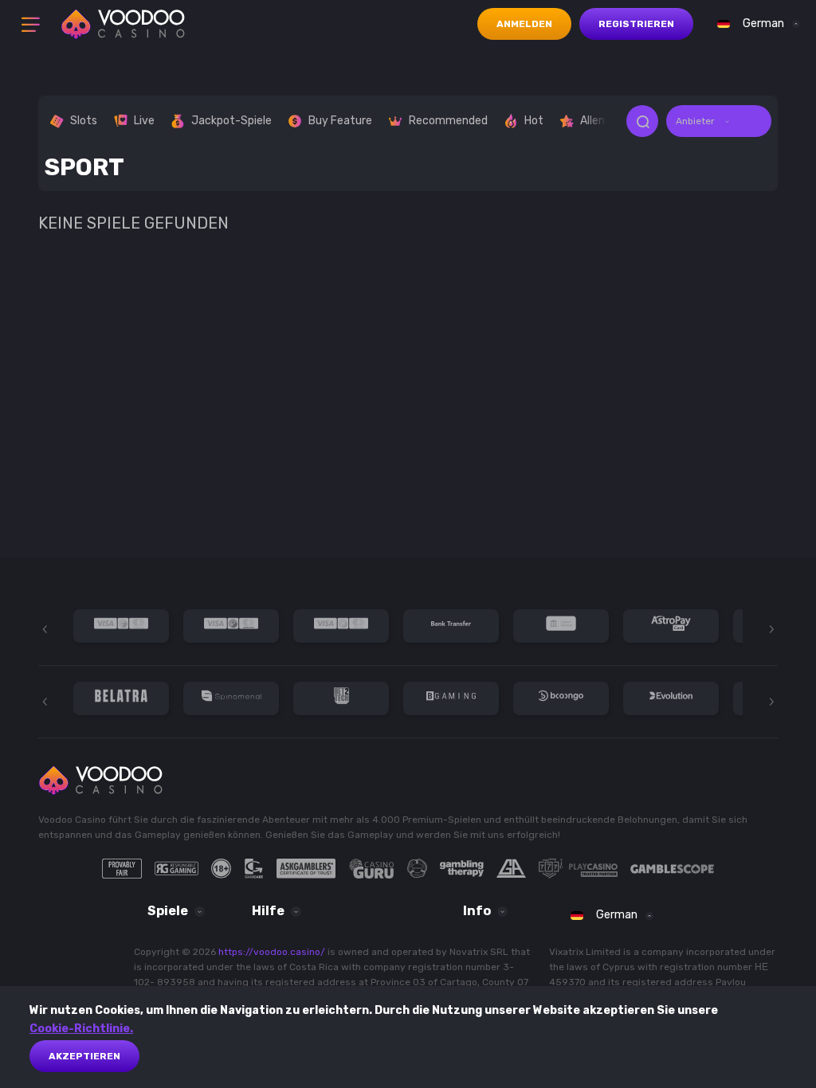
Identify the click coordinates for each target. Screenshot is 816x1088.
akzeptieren (84, 1056)
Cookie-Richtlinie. (81, 1028)
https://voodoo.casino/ (271, 951)
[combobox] (754, 24)
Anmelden (524, 23)
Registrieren (636, 23)
